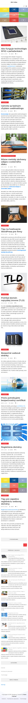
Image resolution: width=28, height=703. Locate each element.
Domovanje (4, 114)
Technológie (6, 45)
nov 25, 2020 (4, 506)
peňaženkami (11, 66)
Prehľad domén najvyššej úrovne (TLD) (13, 299)
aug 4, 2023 (4, 303)
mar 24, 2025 (4, 53)
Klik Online (14, 2)
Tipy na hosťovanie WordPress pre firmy (11, 230)
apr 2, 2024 (3, 111)
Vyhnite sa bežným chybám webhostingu (12, 107)
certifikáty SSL (21, 406)
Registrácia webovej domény (9, 509)
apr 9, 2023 (3, 358)
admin (11, 53)
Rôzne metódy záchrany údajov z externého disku (13, 162)
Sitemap (3, 684)
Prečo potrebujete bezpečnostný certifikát (13, 399)
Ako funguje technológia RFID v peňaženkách (14, 49)
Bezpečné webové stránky (10, 354)
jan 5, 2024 (4, 167)
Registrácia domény (11, 447)
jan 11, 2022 (4, 449)
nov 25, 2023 (4, 234)
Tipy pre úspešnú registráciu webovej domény (11, 501)
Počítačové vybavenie (8, 155)
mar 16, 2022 (4, 403)
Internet (5, 102)
